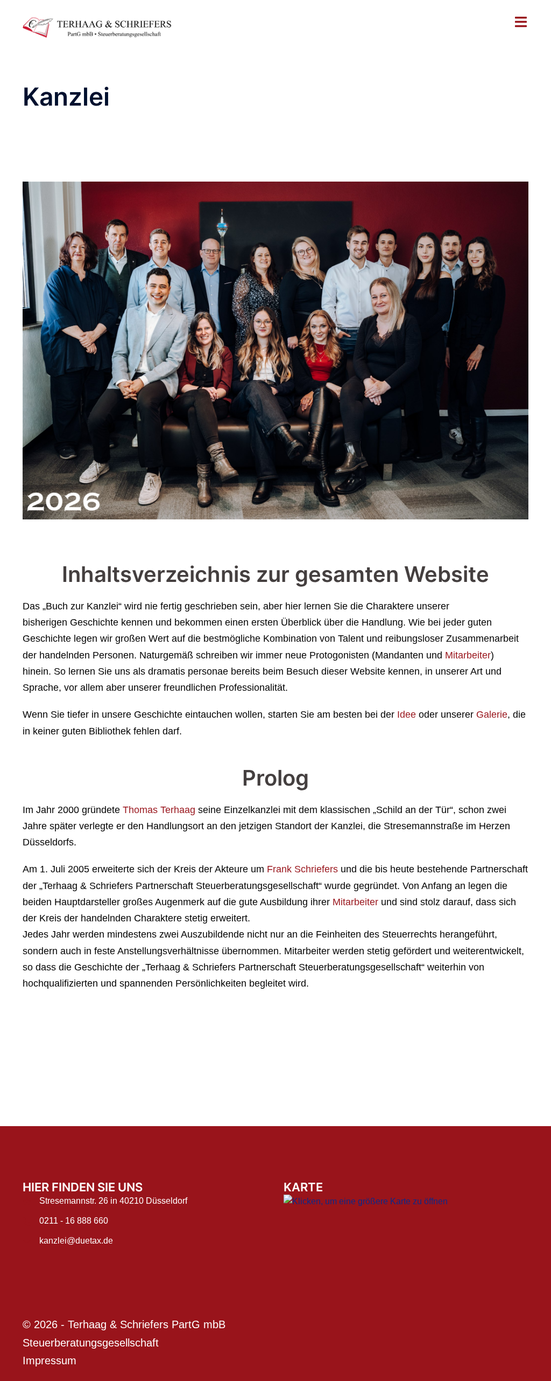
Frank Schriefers (302, 902)
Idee (408, 747)
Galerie (491, 747)
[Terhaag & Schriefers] (101, 27)
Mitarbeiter (468, 688)
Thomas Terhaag (159, 843)
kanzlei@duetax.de (76, 1274)
